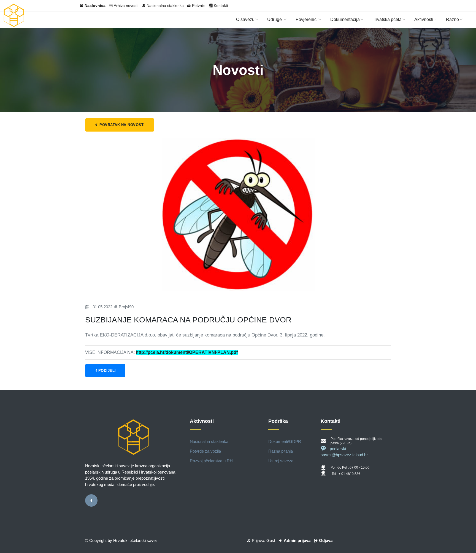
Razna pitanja (280, 451)
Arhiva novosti (126, 5)
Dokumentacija (345, 19)
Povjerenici (307, 19)
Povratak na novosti (121, 125)
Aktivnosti (423, 19)
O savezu (245, 19)
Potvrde (198, 5)
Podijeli (107, 370)
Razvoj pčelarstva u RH (211, 460)
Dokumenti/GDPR (284, 441)
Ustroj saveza (280, 460)
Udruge (275, 19)
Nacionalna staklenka (165, 5)
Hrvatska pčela (387, 19)
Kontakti (221, 5)
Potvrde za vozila (205, 451)
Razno (452, 19)
